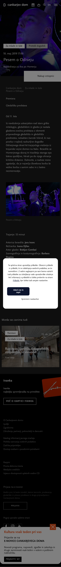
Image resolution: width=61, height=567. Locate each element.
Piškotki (16, 281)
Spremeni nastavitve (30, 299)
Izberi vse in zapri (18, 291)
